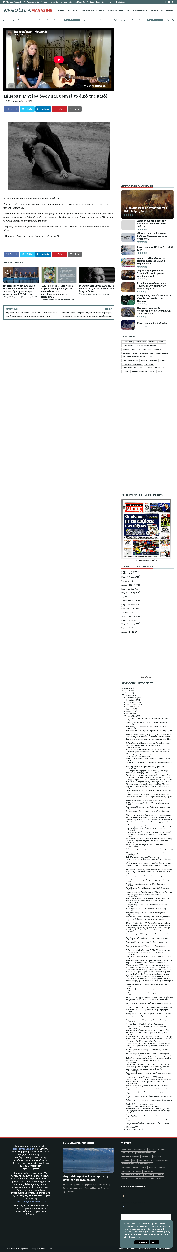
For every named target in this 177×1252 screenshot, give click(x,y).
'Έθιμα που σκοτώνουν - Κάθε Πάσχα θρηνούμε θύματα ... (149, 763)
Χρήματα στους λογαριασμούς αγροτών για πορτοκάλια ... (144, 901)
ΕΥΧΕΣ (135, 353)
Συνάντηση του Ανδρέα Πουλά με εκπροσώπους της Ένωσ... (148, 1017)
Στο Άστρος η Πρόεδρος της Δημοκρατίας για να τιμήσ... (147, 939)
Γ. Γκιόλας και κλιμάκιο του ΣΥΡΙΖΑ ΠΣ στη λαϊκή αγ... (148, 950)
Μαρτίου (130, 1127)
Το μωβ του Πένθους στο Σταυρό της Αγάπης (145, 963)
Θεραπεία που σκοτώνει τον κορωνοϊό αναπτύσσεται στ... (149, 860)
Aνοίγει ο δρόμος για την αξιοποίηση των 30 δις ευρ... (149, 782)
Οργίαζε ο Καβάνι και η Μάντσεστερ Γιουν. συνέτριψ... (149, 777)
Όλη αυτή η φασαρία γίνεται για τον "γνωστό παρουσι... (149, 754)
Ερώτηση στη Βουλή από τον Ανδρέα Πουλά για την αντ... (148, 1112)
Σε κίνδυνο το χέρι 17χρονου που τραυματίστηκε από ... (149, 972)
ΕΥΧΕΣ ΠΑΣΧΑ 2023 (146, 353)
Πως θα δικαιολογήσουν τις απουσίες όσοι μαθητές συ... (148, 866)
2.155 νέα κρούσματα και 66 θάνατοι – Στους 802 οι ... (149, 737)
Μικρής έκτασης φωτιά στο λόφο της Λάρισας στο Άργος (148, 787)
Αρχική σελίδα (33, 2)
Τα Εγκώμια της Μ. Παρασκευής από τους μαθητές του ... (149, 731)
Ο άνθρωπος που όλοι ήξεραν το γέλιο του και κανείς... (149, 832)
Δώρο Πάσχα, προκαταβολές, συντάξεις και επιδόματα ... (150, 982)
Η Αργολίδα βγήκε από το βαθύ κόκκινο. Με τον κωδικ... (146, 905)
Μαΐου (129, 713)
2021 (128, 695)
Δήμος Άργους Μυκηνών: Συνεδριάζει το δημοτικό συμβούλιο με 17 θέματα (135, 20)
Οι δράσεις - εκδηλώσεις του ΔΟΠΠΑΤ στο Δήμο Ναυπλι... (146, 835)
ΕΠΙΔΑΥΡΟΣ (158, 349)
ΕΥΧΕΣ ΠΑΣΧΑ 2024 (162, 353)
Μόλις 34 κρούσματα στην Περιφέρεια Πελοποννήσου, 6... (149, 1097)
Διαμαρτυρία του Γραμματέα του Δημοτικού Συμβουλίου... (145, 1116)
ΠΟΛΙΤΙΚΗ (149, 367)
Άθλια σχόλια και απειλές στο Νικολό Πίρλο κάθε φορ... (147, 1050)
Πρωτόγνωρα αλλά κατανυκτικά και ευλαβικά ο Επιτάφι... (146, 723)
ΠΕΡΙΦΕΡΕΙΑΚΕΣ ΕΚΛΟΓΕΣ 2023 (133, 367)
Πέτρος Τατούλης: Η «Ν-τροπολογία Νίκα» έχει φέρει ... (149, 1079)
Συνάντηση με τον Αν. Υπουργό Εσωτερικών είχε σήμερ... (146, 910)
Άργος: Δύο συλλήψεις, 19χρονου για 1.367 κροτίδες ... (149, 735)
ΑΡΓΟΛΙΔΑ (72, 10)
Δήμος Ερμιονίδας (97, 2)
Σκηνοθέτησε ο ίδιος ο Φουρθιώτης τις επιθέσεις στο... (147, 881)
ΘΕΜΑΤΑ (112, 10)
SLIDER (152, 371)
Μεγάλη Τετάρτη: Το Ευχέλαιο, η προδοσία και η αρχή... (149, 974)
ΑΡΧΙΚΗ (60, 10)
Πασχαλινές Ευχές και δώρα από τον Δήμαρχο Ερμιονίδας (146, 829)
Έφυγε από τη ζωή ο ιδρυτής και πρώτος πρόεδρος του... (148, 1093)
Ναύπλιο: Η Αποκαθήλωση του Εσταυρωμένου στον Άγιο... (148, 759)
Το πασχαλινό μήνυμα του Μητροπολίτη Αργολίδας (147, 1030)
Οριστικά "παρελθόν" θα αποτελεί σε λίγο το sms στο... (147, 986)
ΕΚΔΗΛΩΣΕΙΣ (157, 10)
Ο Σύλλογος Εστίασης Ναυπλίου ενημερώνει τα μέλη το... (148, 1089)
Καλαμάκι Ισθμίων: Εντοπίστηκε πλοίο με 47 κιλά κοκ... (149, 1014)
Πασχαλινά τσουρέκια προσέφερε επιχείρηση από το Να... (148, 957)
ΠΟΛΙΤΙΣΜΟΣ (159, 367)
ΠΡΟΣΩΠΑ (124, 10)
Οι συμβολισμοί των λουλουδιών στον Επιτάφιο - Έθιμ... (149, 780)
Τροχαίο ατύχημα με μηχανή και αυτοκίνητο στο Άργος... (146, 914)
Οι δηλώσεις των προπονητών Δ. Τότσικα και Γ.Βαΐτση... (145, 953)
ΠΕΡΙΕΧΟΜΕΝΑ (139, 10)
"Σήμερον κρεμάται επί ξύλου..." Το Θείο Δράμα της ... (148, 794)
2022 (126, 693)
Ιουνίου (129, 711)
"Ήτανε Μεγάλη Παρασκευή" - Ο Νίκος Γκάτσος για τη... (149, 752)
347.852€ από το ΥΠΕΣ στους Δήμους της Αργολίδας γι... (148, 823)
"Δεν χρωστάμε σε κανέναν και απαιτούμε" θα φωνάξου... (145, 854)
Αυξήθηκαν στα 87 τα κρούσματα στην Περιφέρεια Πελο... (147, 1010)
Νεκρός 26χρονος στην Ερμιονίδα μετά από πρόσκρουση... (144, 846)
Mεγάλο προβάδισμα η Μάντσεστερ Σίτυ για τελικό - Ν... (148, 873)
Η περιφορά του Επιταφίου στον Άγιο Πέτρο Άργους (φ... (148, 719)
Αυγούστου (131, 707)
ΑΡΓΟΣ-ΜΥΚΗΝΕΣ (128, 345)
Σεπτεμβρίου (132, 704)
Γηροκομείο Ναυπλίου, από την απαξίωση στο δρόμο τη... (148, 1074)
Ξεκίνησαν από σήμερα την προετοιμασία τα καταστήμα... (145, 1082)
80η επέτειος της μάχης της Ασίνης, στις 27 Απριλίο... (149, 1043)
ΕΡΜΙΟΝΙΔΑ (126, 353)
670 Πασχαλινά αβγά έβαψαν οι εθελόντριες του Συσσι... (147, 931)
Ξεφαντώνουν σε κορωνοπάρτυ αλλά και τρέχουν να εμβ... (148, 791)
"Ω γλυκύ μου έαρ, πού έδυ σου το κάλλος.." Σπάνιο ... (148, 784)
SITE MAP (157, 1249)
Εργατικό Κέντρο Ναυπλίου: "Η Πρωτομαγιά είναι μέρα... (147, 943)
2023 (126, 691)
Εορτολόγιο (146, 677)
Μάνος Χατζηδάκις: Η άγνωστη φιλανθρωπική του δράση (147, 920)
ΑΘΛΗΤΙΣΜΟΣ (127, 342)
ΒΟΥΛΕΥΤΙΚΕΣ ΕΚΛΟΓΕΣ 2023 (146, 345)
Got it (154, 1242)
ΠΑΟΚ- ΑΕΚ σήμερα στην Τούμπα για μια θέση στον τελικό (147, 842)
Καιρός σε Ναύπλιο (129, 589)
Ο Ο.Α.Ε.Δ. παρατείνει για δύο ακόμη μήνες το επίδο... (149, 978)
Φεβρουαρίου (132, 1129)
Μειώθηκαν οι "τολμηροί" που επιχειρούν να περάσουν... (145, 767)
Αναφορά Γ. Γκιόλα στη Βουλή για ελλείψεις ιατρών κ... (149, 1039)
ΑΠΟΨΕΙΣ (101, 10)
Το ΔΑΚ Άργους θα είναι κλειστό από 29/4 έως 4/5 (147, 1054)
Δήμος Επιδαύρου (117, 2)
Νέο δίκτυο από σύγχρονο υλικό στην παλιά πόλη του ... (149, 1086)
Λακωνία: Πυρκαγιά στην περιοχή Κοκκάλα (144, 801)
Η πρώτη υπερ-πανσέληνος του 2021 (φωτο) (145, 1077)
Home (120, 1249)
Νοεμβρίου (131, 700)
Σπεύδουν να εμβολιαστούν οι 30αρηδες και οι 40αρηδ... (146, 885)
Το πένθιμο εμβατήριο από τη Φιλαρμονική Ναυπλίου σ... (148, 740)
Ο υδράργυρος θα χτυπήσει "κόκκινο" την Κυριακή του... (147, 812)
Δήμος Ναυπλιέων (51, 2)
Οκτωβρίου (131, 702)
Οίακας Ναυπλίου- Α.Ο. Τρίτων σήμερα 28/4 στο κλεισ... (149, 969)
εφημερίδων (153, 560)
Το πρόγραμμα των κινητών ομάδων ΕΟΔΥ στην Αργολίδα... (146, 727)
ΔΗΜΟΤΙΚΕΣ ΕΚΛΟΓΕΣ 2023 (131, 349)
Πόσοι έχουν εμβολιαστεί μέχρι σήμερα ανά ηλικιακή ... (149, 1056)
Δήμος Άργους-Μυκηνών (74, 2)
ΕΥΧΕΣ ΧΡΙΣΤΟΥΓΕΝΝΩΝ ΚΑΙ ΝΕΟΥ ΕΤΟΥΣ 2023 (138, 356)
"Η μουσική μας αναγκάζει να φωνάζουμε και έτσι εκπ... (149, 815)
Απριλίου (132, 716)
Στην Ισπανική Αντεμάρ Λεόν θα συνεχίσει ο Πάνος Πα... (149, 870)
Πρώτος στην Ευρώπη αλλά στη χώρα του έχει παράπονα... (146, 1027)
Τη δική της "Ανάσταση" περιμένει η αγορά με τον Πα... (149, 1058)
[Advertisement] (147, 135)
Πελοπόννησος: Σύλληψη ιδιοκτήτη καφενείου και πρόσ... (147, 994)
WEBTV (170, 10)
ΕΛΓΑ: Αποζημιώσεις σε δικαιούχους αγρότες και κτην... (147, 990)
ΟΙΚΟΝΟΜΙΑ (127, 364)
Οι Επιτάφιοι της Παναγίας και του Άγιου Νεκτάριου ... (149, 743)
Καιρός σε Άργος (128, 573)
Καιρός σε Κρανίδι (129, 620)
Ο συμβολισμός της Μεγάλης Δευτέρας (143, 1106)
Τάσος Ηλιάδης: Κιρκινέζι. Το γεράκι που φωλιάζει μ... (149, 923)
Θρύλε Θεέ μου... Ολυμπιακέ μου (139, 1104)
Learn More (141, 1242)
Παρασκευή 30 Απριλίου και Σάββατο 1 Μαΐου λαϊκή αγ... (148, 808)
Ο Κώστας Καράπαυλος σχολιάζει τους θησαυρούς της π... (149, 850)
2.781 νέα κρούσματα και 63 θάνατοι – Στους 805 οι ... (149, 925)
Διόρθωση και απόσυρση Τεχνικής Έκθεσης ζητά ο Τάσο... (147, 1033)
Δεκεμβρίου (131, 698)
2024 (126, 688)
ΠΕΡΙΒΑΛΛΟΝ (137, 364)
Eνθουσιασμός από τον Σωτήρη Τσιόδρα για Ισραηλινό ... (149, 797)
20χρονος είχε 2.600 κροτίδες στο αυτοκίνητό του (147, 965)
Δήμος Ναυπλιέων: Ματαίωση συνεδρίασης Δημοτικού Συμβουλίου (48, 20)
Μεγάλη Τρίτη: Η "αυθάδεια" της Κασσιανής (144, 1024)
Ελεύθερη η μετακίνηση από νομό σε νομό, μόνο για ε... (149, 1067)
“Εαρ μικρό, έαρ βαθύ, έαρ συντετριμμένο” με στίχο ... (149, 928)
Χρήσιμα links (144, 1249)
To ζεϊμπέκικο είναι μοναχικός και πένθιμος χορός (147, 1108)
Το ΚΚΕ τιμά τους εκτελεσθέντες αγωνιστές (145, 857)
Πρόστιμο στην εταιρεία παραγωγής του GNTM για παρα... (148, 1046)
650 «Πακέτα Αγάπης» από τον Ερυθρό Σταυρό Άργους (149, 1007)
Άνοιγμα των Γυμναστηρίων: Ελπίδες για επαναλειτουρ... (143, 1061)
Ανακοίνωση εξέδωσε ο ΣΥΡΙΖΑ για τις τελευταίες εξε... (147, 1000)
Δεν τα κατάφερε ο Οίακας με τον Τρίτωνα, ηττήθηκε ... (149, 917)
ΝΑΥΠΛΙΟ (163, 360)
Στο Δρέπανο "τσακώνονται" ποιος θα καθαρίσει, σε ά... (148, 1004)
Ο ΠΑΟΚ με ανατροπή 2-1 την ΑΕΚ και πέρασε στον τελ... (147, 804)
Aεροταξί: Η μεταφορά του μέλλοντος (142, 773)
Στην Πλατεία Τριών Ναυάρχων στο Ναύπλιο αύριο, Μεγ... (148, 889)
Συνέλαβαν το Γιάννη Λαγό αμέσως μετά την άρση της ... (150, 1036)
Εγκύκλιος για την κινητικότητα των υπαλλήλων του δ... (149, 820)
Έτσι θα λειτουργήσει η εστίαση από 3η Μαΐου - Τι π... (148, 775)
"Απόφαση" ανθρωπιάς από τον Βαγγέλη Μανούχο (147, 1064)
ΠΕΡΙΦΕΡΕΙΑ (87, 10)
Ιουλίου (129, 709)
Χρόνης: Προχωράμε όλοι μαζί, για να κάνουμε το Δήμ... (149, 826)
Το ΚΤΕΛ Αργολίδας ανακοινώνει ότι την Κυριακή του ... (149, 898)
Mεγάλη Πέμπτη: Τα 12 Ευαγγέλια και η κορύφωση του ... (149, 877)
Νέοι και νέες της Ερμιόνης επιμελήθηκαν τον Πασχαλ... (149, 892)
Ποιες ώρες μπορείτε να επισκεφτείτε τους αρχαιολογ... (145, 895)
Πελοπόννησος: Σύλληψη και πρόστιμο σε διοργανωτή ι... (149, 1101)
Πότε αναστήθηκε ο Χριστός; (138, 756)
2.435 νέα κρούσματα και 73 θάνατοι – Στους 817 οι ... (149, 817)
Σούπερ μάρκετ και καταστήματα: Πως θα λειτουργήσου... (144, 1070)
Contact (168, 1249)
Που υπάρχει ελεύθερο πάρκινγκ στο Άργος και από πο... (148, 1124)
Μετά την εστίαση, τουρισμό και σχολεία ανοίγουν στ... (149, 749)
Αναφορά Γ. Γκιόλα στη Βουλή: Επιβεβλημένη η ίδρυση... (149, 838)
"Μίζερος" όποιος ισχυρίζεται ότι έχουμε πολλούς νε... (149, 976)
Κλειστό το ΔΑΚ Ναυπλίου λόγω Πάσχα (143, 1041)
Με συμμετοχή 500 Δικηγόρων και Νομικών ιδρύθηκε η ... (149, 935)
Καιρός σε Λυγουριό (130, 605)
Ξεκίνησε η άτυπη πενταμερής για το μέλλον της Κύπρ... (149, 997)
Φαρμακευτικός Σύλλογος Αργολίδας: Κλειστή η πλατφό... (146, 1021)
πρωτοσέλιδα (141, 560)
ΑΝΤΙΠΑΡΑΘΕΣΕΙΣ (140, 342)
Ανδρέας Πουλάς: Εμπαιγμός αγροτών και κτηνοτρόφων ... (144, 746)
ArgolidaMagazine (91, 20)
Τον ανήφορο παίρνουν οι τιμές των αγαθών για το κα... (149, 960)
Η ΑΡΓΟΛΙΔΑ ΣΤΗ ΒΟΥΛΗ (130, 360)
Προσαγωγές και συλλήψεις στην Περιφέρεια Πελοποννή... (145, 947)
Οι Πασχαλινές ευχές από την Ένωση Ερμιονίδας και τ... (149, 771)
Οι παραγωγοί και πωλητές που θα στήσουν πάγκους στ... (148, 1120)
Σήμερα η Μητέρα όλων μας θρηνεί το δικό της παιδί (148, 863)
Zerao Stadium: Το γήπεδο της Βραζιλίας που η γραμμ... (149, 967)
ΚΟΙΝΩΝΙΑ (153, 360)
